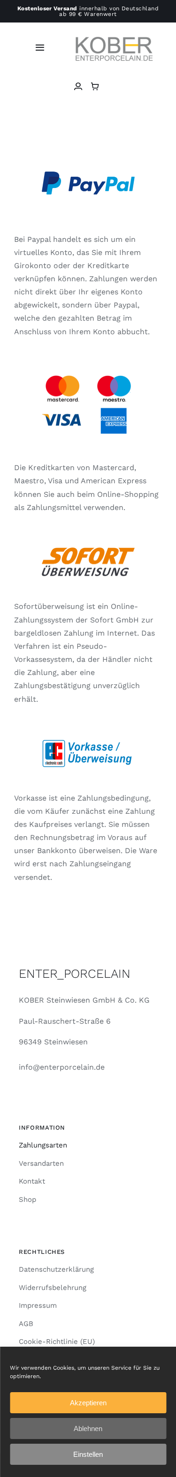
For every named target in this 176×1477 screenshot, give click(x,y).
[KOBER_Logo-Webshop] (113, 30)
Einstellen (88, 1454)
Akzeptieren (88, 1403)
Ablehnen (88, 1428)
